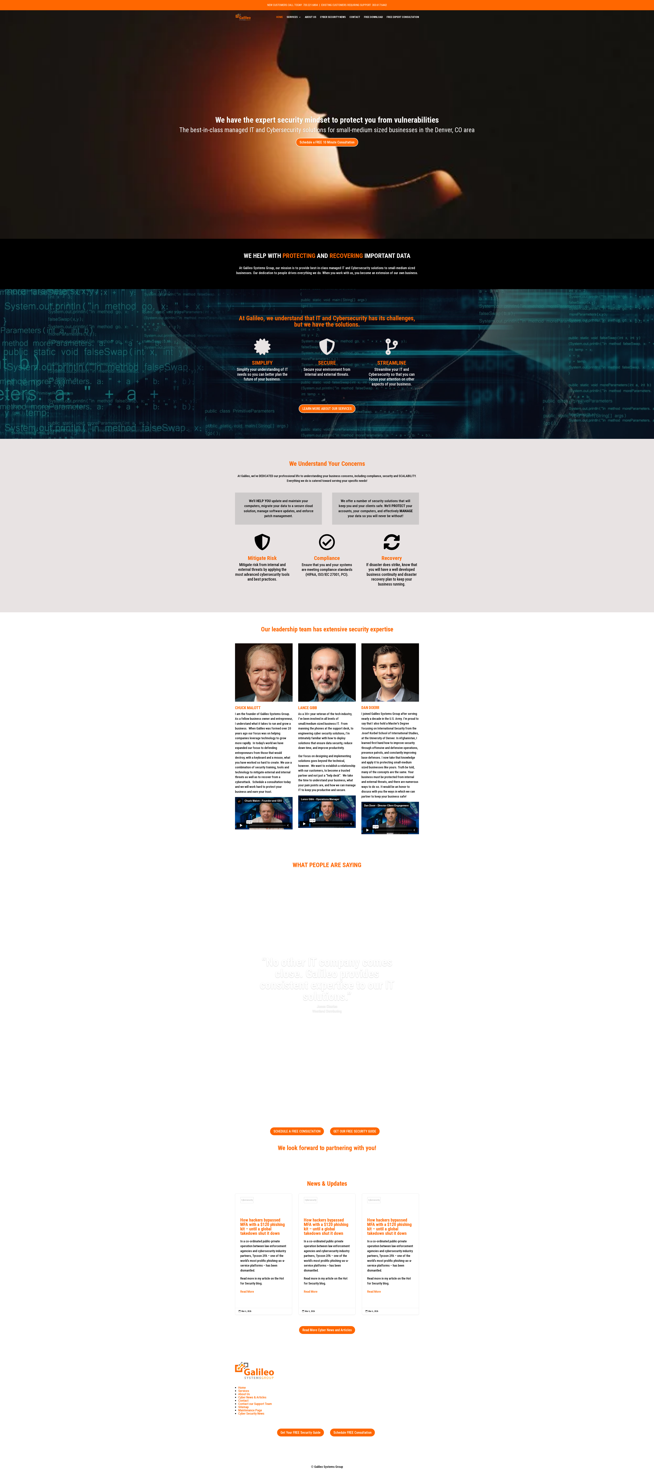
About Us (310, 17)
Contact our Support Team (255, 1404)
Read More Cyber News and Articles (327, 1330)
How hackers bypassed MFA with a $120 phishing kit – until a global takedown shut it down (263, 1254)
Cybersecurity (247, 1200)
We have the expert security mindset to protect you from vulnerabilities (327, 120)
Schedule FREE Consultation (352, 1432)
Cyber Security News (333, 17)
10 (340, 1091)
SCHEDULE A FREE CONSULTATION (297, 1131)
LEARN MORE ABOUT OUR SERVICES (327, 409)
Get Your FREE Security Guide (301, 1432)
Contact (354, 17)
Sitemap (243, 1407)
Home (279, 17)
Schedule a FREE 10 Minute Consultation (327, 142)
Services (292, 17)
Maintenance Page (250, 1410)
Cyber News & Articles (252, 1397)
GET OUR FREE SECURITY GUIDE (354, 1131)
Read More (247, 1292)
